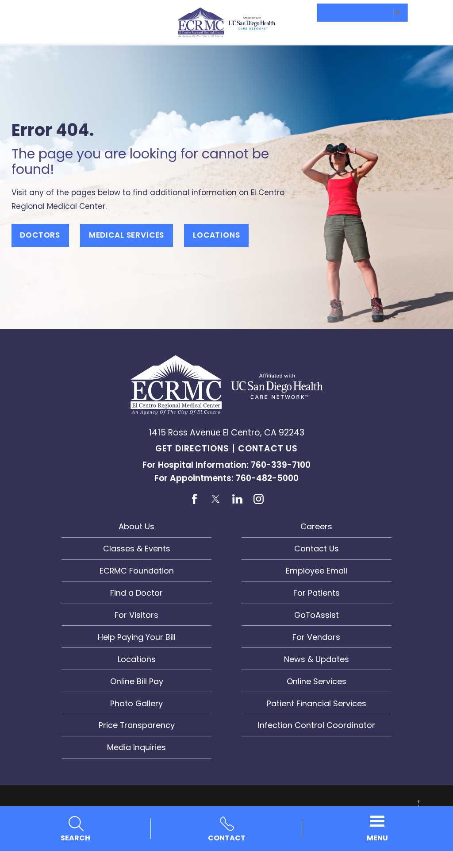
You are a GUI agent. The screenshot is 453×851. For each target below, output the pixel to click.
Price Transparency (137, 725)
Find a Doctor (136, 592)
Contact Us (268, 448)
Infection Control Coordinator (316, 725)
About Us (136, 526)
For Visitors (136, 614)
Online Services (316, 681)
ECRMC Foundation (137, 570)
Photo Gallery (136, 703)
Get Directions (192, 448)
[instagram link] (258, 498)
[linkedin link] (237, 498)
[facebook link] (194, 498)
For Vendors (316, 637)
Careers (316, 526)
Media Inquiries (136, 747)
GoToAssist (316, 614)
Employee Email (316, 570)
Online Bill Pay (136, 681)
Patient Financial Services (316, 703)
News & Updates (316, 659)
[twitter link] (216, 498)
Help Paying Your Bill (137, 637)
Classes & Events (136, 548)
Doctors (40, 235)
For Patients (316, 592)
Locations (216, 235)
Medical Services (127, 235)
